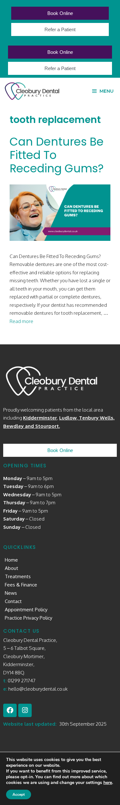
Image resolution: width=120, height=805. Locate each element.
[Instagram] (25, 710)
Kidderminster (40, 418)
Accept (18, 794)
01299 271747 (22, 681)
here (107, 783)
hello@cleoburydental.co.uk (38, 689)
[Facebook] (10, 710)
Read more (21, 321)
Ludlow (68, 418)
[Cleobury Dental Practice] (32, 91)
